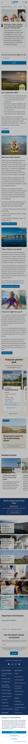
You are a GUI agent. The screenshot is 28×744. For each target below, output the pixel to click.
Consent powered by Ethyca (19, 741)
